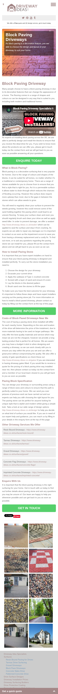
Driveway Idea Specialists (15, 654)
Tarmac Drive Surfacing (16, 662)
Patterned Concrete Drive (17, 674)
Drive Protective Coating (14, 685)
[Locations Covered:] (3, 4)
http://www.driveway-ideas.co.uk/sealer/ (19, 225)
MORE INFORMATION (29, 311)
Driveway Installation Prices (16, 679)
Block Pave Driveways (15, 668)
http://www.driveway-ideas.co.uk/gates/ (19, 360)
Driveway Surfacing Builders (16, 682)
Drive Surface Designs (14, 677)
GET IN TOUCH (29, 508)
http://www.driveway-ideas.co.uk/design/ (20, 410)
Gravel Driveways (14, 665)
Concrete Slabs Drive (15, 671)
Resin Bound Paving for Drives (19, 659)
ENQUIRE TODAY (29, 160)
